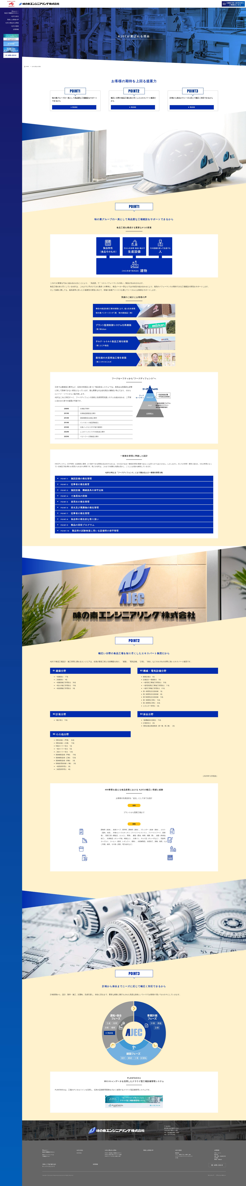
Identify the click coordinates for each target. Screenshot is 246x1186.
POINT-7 (75, 513)
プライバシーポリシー (221, 1175)
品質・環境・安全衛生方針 (220, 1156)
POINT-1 (76, 478)
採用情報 (95, 1164)
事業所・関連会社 (218, 1159)
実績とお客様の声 (13, 19)
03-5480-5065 (171, 1132)
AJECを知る (15, 16)
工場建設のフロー (46, 1156)
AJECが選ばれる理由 (12, 23)
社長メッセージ (217, 1153)
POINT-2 (75, 484)
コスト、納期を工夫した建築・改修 (183, 1154)
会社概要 (216, 1157)
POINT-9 (78, 524)
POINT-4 (74, 495)
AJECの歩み (79, 1153)
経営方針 (216, 1154)
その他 (176, 1157)
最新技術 (177, 1153)
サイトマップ (211, 1175)
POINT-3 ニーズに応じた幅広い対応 (113, 1156)
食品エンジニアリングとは (48, 1154)
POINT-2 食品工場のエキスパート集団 (113, 1154)
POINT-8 (80, 519)
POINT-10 (90, 530)
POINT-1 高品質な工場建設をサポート (113, 1153)
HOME (27, 66)
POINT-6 (80, 507)
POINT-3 (82, 490)
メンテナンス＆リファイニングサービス (183, 1156)
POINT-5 (75, 501)
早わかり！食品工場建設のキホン (11, 12)
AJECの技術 (15, 26)
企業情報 (16, 29)
